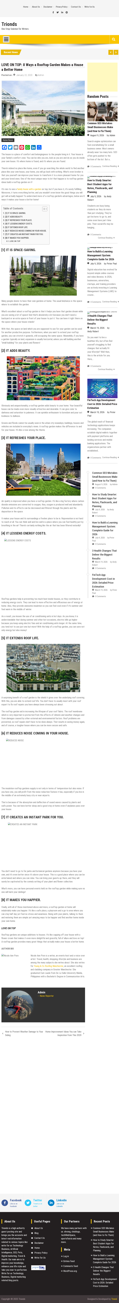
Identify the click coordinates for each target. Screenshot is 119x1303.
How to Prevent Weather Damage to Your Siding (24, 1033)
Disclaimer (48, 7)
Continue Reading (109, 166)
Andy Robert (93, 331)
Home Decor (8, 140)
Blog (36, 1233)
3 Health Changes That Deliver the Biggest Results (99, 319)
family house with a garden (29, 189)
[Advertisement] (102, 77)
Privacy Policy (61, 7)
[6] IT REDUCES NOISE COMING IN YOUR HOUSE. (26, 231)
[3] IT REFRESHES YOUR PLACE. (18, 220)
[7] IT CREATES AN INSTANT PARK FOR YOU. (24, 234)
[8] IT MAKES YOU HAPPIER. (17, 238)
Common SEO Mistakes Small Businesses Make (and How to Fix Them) (100, 127)
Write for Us (89, 7)
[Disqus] (43, 1077)
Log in (66, 1256)
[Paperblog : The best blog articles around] (38, 1269)
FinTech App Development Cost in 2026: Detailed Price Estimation (102, 404)
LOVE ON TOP (15, 241)
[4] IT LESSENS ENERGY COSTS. (19, 224)
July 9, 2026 (95, 196)
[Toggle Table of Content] (43, 208)
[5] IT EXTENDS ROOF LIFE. (16, 227)
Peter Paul (112, 263)
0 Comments (96, 166)
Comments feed (70, 1266)
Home (25, 7)
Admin (41, 75)
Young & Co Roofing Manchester (48, 966)
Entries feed (69, 1261)
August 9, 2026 (97, 135)
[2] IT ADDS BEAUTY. (14, 217)
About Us (36, 7)
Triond (114, 1299)
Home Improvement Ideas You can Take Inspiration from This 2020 (63, 1033)
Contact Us (76, 7)
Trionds (9, 24)
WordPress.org (70, 1271)
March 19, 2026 (97, 328)
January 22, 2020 (24, 75)
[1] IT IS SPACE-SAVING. (15, 213)
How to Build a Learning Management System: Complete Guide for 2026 (100, 255)
